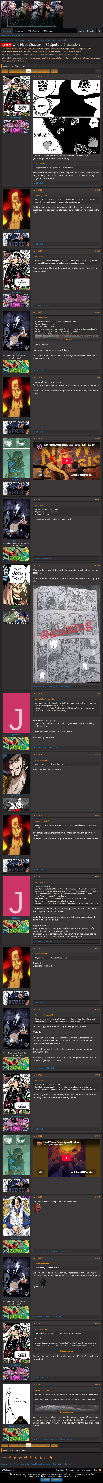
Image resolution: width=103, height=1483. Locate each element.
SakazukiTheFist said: (43, 699)
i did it (34, 52)
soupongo (16, 117)
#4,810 (97, 755)
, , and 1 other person (53, 1251)
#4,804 (97, 312)
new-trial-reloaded (29, 55)
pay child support (71, 55)
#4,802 (97, 190)
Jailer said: (39, 163)
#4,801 (97, 76)
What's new (33, 31)
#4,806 (97, 439)
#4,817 (97, 1197)
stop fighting (76, 58)
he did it (27, 52)
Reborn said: (40, 760)
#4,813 (97, 948)
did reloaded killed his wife (12, 52)
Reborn (16, 353)
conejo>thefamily (84, 49)
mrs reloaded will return (11, 55)
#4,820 (97, 1385)
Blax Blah (16, 479)
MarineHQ (16, 1238)
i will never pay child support (49, 52)
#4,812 (97, 877)
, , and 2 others (53, 686)
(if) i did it (30, 49)
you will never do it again (16, 61)
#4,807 (97, 500)
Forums (7, 31)
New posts (5, 35)
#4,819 (97, 1324)
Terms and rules (72, 1470)
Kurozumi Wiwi (16, 1425)
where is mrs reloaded (91, 58)
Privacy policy (86, 1470)
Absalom (6, 48)
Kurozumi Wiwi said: (43, 1015)
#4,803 (97, 251)
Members (48, 31)
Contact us (60, 1470)
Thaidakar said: (41, 1263)
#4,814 (97, 1009)
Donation (19, 31)
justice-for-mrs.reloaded (71, 52)
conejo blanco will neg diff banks (63, 49)
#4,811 (97, 816)
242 (33, 71)
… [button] (13, 71)
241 (28, 71)
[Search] (99, 30)
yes (3, 61)
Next (54, 71)
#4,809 (97, 693)
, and (47, 748)
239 (18, 71)
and (43, 305)
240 (23, 71)
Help (95, 1470)
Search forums (17, 35)
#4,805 (97, 377)
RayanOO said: (40, 1390)
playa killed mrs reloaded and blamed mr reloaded (21, 58)
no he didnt (43, 55)
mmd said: (39, 256)
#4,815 (97, 1075)
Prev (5, 71)
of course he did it (55, 55)
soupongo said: (41, 195)
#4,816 (97, 1136)
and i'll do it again (42, 49)
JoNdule (16, 734)
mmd (16, 231)
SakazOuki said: (41, 317)
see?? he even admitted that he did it (55, 58)
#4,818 (97, 1258)
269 (47, 71)
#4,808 (97, 565)
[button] (25, 30)
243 (38, 71)
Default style (9, 1470)
